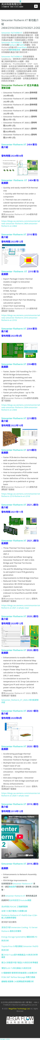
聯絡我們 (12, 886)
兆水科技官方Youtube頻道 (20, 900)
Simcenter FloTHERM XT (12, 32)
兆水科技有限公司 (11, 4)
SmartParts (22, 47)
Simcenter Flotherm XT (13, 144)
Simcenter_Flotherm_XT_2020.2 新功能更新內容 (20, 701)
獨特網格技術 (14, 50)
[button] (36, 6)
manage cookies (5, 1039)
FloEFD (22, 45)
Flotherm (13, 45)
